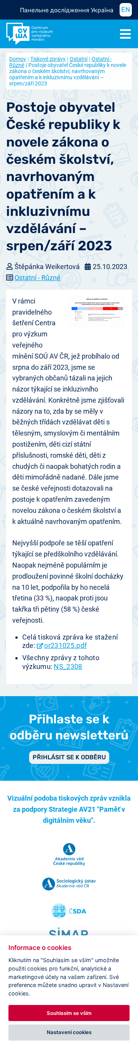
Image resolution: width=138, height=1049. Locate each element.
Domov (17, 59)
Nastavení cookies (69, 1032)
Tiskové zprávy (48, 59)
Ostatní (78, 59)
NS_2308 (68, 666)
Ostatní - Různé (38, 278)
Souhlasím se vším (69, 1013)
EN (125, 9)
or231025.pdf (65, 645)
